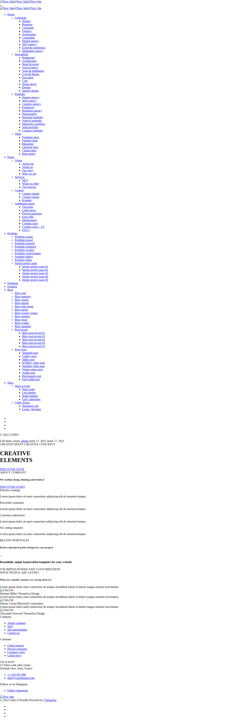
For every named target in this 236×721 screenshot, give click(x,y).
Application (29, 34)
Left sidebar (29, 392)
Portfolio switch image (28, 253)
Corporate (20, 17)
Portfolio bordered (25, 246)
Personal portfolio (32, 117)
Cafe (25, 80)
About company (16, 623)
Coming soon (30, 223)
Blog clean (21, 319)
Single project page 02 (35, 269)
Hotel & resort (30, 64)
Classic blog (29, 150)
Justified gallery (24, 256)
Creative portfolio (32, 130)
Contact (19, 190)
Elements (12, 283)
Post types (21, 349)
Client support (15, 645)
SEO (25, 180)
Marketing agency (32, 51)
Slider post (28, 359)
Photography (29, 114)
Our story (27, 170)
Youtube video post (33, 366)
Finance (26, 31)
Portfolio (20, 94)
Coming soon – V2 (33, 226)
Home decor (29, 84)
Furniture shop (30, 137)
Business (27, 24)
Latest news (29, 210)
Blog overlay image (26, 313)
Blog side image (24, 306)
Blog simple (22, 303)
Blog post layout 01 (33, 333)
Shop (10, 382)
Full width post (31, 379)
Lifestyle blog (30, 147)
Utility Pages (22, 402)
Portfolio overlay (24, 250)
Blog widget (22, 323)
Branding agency (32, 110)
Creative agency (31, 104)
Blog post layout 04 (33, 342)
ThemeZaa (50, 700)
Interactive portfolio (33, 124)
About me (28, 163)
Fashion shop (30, 140)
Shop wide (28, 389)
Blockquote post (31, 376)
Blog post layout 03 (33, 339)
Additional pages (24, 203)
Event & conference (33, 47)
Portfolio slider (23, 260)
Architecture (29, 60)
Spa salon (27, 77)
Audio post (28, 372)
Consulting (28, 37)
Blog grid (20, 293)
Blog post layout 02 (33, 336)
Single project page (26, 263)
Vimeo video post (32, 369)
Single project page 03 (35, 273)
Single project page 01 (35, 266)
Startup (26, 21)
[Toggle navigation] (1, 5)
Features (12, 286)
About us (27, 167)
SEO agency (29, 44)
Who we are (29, 173)
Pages (10, 157)
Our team (27, 206)
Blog (10, 289)
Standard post (30, 352)
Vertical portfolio (32, 120)
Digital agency (30, 41)
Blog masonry (23, 296)
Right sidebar (30, 396)
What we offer (30, 183)
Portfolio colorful (25, 243)
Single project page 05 (35, 279)
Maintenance (29, 220)
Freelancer (28, 107)
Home (11, 14)
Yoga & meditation (33, 70)
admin (25, 441)
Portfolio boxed (24, 240)
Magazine (28, 143)
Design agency (30, 97)
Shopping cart (30, 405)
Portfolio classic (24, 236)
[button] (12, 469)
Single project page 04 (35, 276)
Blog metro (28, 153)
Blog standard (23, 326)
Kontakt (27, 200)
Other (18, 133)
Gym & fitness (30, 74)
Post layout (21, 329)
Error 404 (27, 216)
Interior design (30, 90)
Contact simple (30, 193)
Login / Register (31, 409)
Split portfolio (30, 127)
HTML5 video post (33, 362)
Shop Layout (22, 386)
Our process (29, 187)
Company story (16, 652)
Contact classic (30, 196)
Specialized (21, 54)
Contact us (13, 633)
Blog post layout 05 (33, 346)
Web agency (29, 100)
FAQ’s (26, 230)
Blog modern (22, 316)
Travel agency (30, 67)
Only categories (31, 399)
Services (20, 177)
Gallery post (29, 356)
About (18, 160)
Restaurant (28, 57)
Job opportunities (17, 629)
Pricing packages (32, 213)
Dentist (26, 87)
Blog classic (22, 299)
